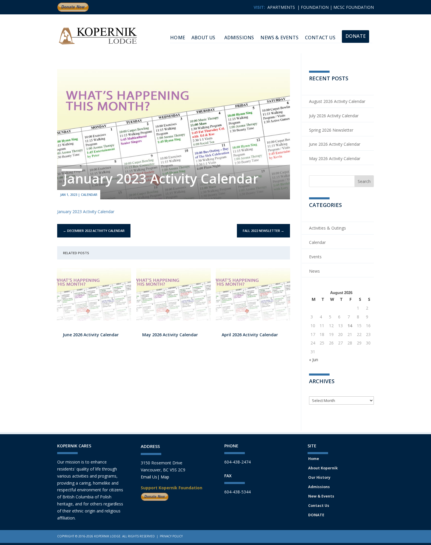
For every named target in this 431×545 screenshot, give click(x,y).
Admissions (239, 37)
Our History (319, 477)
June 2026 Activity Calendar (91, 334)
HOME (177, 37)
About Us (203, 37)
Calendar (89, 194)
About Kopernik (323, 468)
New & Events (321, 496)
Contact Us (320, 37)
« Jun (313, 359)
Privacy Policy (171, 536)
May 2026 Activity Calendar (170, 334)
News (314, 271)
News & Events (279, 37)
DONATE (316, 514)
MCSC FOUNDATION (353, 7)
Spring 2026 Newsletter (331, 130)
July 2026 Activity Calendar (334, 115)
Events (315, 256)
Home (313, 458)
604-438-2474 (237, 462)
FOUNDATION (315, 7)
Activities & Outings (327, 228)
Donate (355, 36)
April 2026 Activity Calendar (250, 334)
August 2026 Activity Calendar (337, 101)
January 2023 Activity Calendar (85, 211)
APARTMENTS (281, 7)
